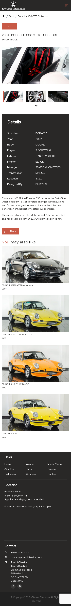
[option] (13, 96)
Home (7, 464)
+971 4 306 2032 (20, 552)
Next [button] (36, 105)
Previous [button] (36, 91)
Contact (52, 473)
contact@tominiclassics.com (26, 557)
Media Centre (55, 464)
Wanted (30, 464)
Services (31, 473)
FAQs (29, 468)
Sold (11, 16)
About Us (9, 468)
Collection (10, 473)
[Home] (3, 16)
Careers (52, 468)
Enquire (9, 26)
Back (13, 231)
